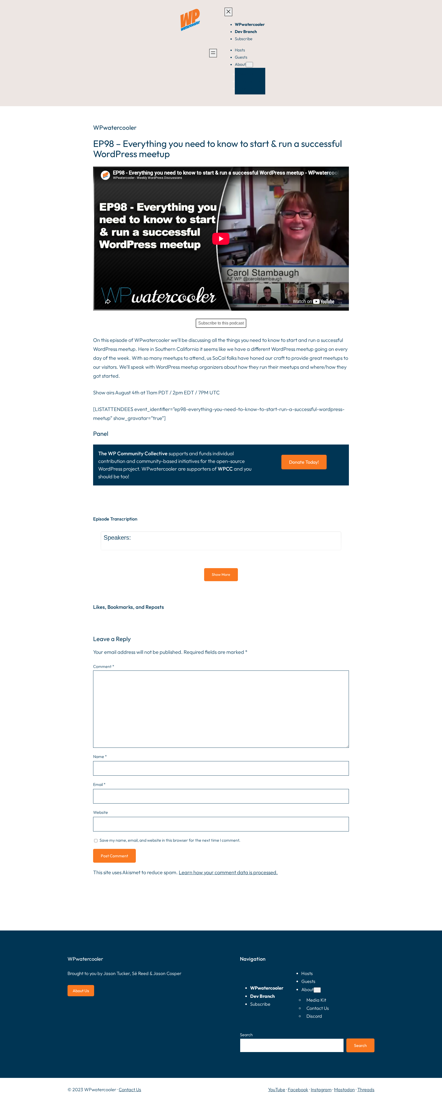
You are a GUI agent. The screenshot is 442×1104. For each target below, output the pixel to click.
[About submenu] (249, 64)
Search (246, 1034)
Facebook (298, 1089)
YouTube (276, 1089)
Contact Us (130, 1089)
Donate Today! (304, 462)
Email (99, 784)
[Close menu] (228, 12)
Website (100, 812)
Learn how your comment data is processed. (228, 872)
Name (100, 756)
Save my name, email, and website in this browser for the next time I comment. (170, 840)
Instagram (321, 1089)
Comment (103, 666)
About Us (81, 990)
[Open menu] (213, 53)
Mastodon (344, 1089)
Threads (365, 1089)
